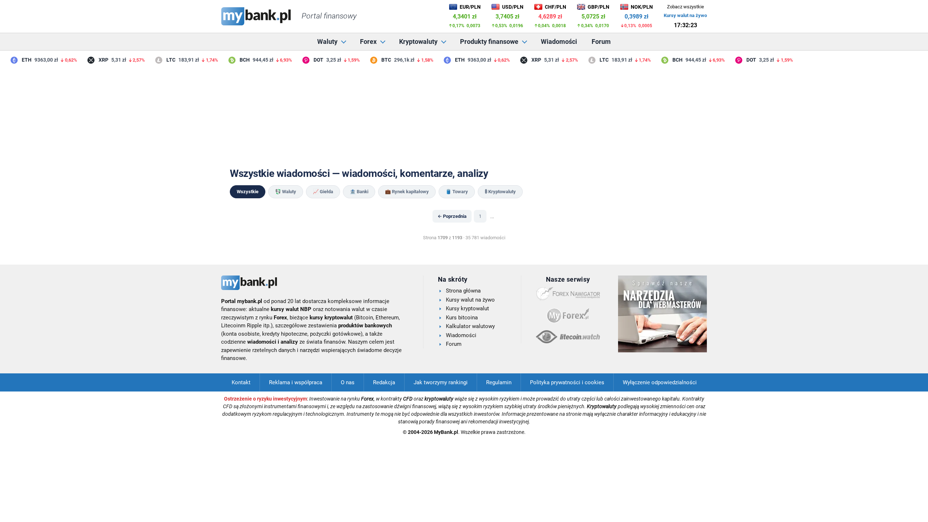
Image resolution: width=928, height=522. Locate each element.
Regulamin (498, 382)
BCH (241, 60)
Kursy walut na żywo (685, 15)
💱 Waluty (285, 191)
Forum (601, 41)
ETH (23, 60)
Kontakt (241, 382)
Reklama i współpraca (295, 382)
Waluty (327, 41)
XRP (100, 60)
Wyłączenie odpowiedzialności (660, 382)
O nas (348, 382)
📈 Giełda (323, 191)
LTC (167, 60)
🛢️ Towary (457, 191)
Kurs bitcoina (462, 317)
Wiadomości (559, 41)
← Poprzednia (452, 216)
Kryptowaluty (418, 41)
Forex (368, 41)
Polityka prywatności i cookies (567, 382)
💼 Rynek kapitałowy (407, 191)
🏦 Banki (359, 191)
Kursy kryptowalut (467, 308)
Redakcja (384, 382)
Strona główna (463, 290)
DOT (315, 60)
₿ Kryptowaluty (500, 191)
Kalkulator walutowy (470, 326)
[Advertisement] (464, 115)
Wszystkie (247, 191)
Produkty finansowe (489, 41)
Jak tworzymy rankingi (441, 382)
